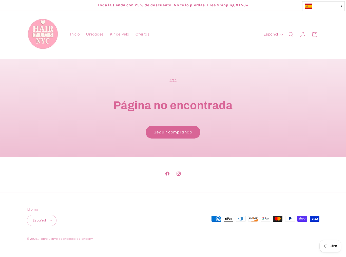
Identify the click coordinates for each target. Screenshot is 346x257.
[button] (291, 34)
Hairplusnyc (49, 238)
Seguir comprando (173, 132)
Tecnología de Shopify (76, 238)
